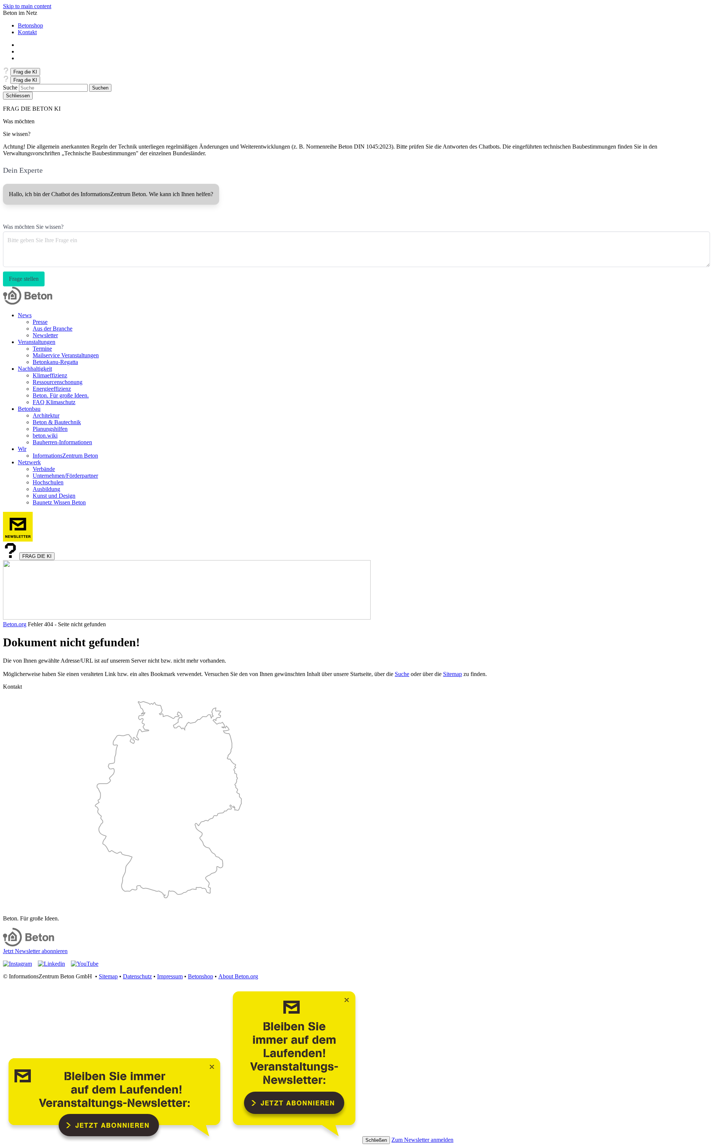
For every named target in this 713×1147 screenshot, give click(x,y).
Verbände (44, 469)
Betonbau (29, 409)
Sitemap (452, 674)
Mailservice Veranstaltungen (66, 355)
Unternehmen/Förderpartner (65, 475)
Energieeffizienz (52, 389)
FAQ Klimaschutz (54, 402)
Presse (40, 322)
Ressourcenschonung (57, 382)
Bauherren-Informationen (62, 442)
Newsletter (45, 335)
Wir (22, 449)
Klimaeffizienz (50, 375)
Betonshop (30, 25)
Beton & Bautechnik (57, 422)
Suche (10, 87)
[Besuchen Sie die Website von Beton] (28, 944)
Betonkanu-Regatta (55, 362)
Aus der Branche (52, 328)
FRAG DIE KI (37, 556)
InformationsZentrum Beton (65, 455)
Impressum (170, 976)
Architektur (46, 415)
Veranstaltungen (36, 342)
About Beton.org (238, 976)
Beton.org (14, 624)
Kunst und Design (54, 496)
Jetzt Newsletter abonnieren (35, 951)
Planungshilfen (50, 429)
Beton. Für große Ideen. (61, 395)
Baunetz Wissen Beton (59, 502)
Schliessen (18, 95)
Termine (42, 348)
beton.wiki (45, 435)
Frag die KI (25, 72)
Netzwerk (29, 462)
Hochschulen (48, 482)
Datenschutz (137, 976)
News (25, 315)
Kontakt (27, 32)
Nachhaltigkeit (35, 368)
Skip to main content (27, 6)
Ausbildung (46, 489)
